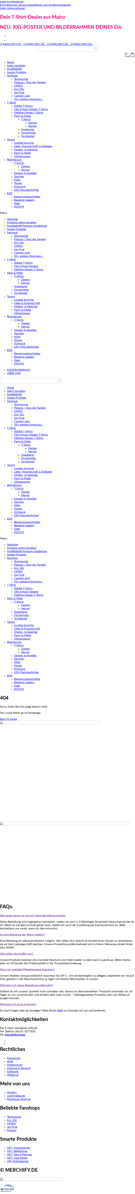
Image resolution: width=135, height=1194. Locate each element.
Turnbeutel (27, 136)
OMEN (18, 85)
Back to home (8, 719)
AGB (10, 1061)
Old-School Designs (26, 266)
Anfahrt (12, 1092)
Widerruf (12, 1075)
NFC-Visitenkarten (18, 1147)
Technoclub (21, 79)
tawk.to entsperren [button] (12, 1)
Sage (17, 203)
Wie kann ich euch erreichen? (18, 1004)
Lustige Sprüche (24, 143)
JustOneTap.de (16, 1095)
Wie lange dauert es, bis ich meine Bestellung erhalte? (33, 915)
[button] (132, 54)
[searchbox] (67, 48)
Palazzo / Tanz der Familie (30, 82)
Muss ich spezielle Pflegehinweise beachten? (27, 969)
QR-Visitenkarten (18, 1161)
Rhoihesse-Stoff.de (18, 1099)
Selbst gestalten (16, 65)
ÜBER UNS (14, 373)
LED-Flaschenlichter (26, 190)
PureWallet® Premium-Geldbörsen (27, 226)
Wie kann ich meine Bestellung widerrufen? (26, 985)
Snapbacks (27, 129)
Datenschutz (15, 1064)
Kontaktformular (15, 1034)
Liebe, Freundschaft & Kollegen (33, 146)
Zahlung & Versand (18, 1068)
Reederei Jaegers (24, 200)
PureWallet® (14, 69)
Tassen (11, 139)
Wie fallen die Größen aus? (16, 953)
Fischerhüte (28, 132)
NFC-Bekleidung (17, 1151)
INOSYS (19, 206)
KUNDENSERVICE (18, 369)
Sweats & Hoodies (25, 173)
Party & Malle (22, 116)
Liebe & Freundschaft (27, 303)
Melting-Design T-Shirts (28, 112)
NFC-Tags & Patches (19, 1154)
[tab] (67, 915)
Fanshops (12, 75)
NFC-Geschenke (17, 1157)
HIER (60, 1010)
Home (10, 62)
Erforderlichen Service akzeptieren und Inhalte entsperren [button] (35, 5)
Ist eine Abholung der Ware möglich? (22, 934)
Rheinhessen (14, 159)
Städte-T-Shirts (23, 106)
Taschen (19, 176)
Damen (32, 122)
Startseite (12, 219)
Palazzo (11, 1130)
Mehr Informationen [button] (12, 8)
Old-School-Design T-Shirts (31, 109)
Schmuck (19, 186)
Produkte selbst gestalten (21, 222)
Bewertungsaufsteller (27, 196)
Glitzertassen (22, 156)
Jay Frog (19, 92)
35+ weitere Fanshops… (28, 99)
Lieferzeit (12, 1071)
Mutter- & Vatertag (25, 149)
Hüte (17, 179)
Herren (32, 126)
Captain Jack (22, 95)
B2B (9, 193)
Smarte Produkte (16, 72)
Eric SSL (19, 89)
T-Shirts (11, 102)
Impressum (13, 1058)
